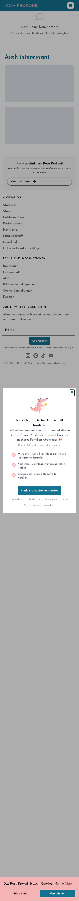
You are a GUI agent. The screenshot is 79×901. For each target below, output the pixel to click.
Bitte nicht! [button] (21, 893)
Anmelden (49, 505)
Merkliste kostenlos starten (39, 490)
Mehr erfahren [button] (63, 883)
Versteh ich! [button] (58, 893)
